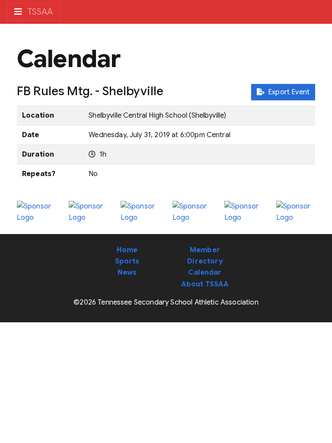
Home (127, 250)
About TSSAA (205, 284)
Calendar (204, 272)
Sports (127, 261)
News (127, 272)
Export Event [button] (287, 92)
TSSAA (39, 11)
